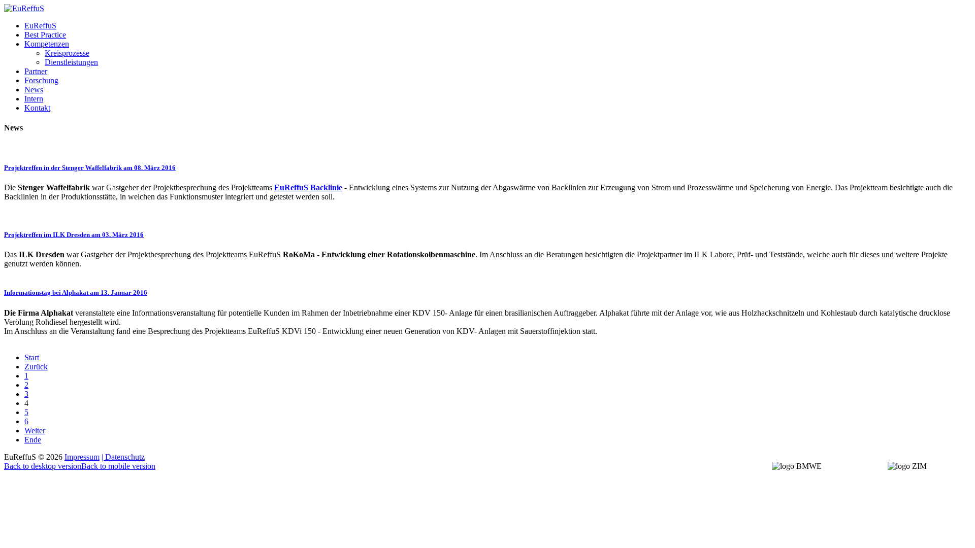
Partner (35, 71)
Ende (32, 439)
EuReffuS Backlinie (308, 187)
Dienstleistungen (71, 62)
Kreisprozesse (67, 53)
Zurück (36, 366)
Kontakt (37, 108)
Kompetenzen (46, 44)
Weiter (34, 430)
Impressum (82, 457)
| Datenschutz (123, 457)
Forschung (41, 80)
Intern (33, 98)
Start (31, 357)
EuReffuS (40, 25)
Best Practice (45, 34)
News (33, 89)
